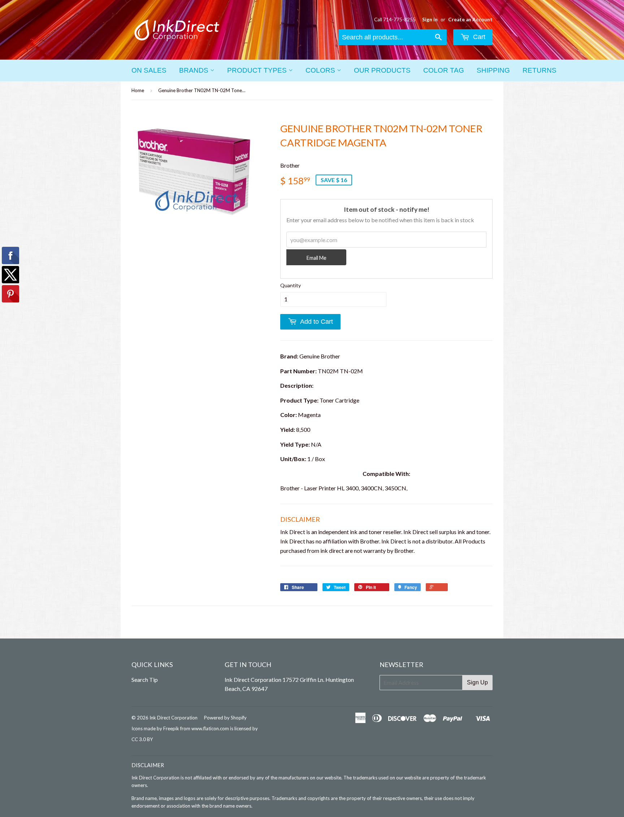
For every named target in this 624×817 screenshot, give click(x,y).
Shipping (493, 70)
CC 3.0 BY (142, 739)
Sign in (430, 19)
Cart (478, 36)
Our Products (382, 70)
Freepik (171, 728)
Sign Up (477, 682)
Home (137, 90)
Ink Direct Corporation (174, 718)
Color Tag (443, 70)
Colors (321, 70)
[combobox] (392, 37)
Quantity (290, 285)
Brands (194, 70)
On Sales (148, 70)
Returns (539, 70)
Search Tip (144, 679)
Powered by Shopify (225, 718)
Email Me (316, 258)
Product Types (258, 70)
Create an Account (470, 19)
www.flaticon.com (210, 728)
